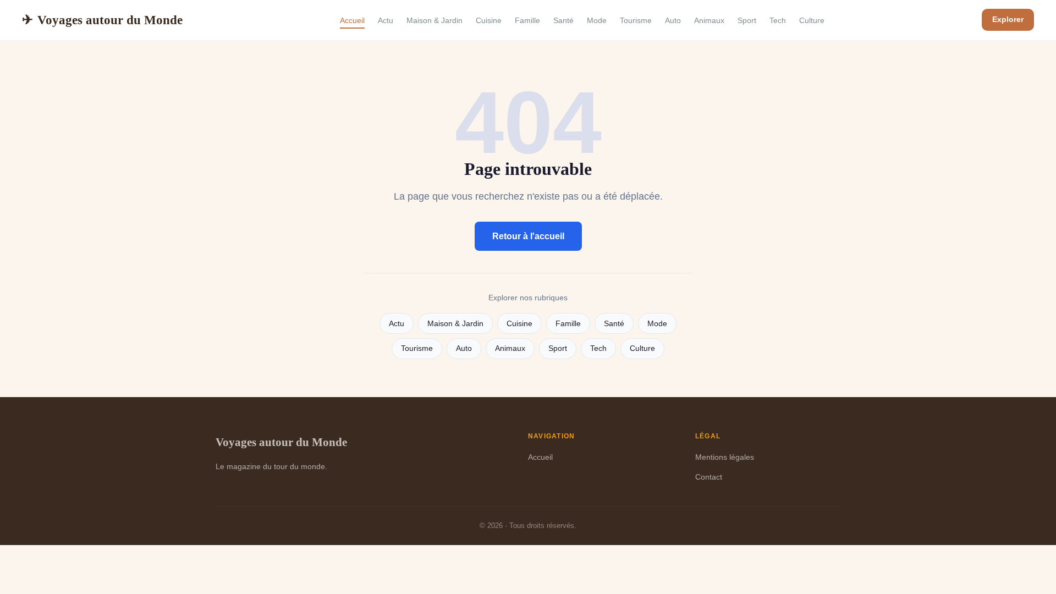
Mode (597, 20)
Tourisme (636, 20)
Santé (563, 20)
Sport (747, 20)
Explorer (1008, 19)
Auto (673, 20)
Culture (811, 20)
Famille (527, 20)
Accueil (352, 20)
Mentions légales (724, 457)
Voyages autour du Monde (102, 20)
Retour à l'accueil (528, 236)
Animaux (709, 20)
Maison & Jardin (434, 20)
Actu (385, 20)
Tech (777, 20)
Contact (708, 476)
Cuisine (489, 20)
